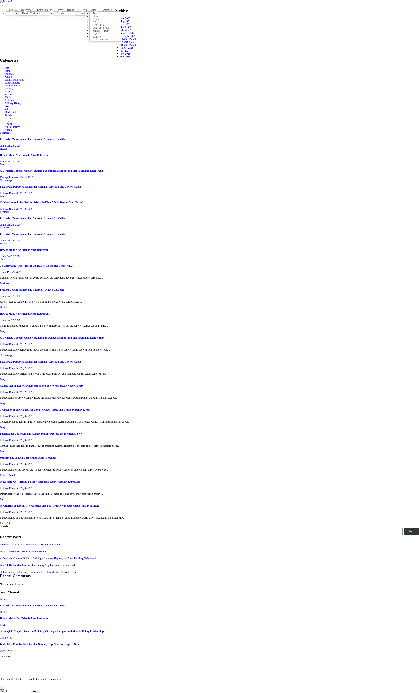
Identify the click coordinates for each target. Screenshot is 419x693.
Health (70, 10)
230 (9, 523)
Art (7, 67)
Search (4, 526)
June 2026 (125, 18)
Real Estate (11, 112)
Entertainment (44, 10)
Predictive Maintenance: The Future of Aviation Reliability (32, 139)
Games (8, 94)
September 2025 (128, 44)
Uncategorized (100, 39)
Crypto (12, 13)
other (7, 109)
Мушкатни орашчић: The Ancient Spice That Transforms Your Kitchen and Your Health (50, 505)
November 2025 (128, 39)
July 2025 (125, 50)
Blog (7, 70)
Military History (13, 103)
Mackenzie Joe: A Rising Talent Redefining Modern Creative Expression (40, 481)
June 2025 (125, 53)
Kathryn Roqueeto (10, 177)
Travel (8, 124)
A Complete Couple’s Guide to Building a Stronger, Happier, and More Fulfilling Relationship (52, 170)
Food (82, 13)
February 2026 (127, 30)
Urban (8, 129)
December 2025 (128, 36)
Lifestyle (9, 100)
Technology (11, 118)
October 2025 (127, 41)
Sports (60, 13)
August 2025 (126, 47)
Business (9, 73)
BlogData (39, 679)
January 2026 (127, 33)
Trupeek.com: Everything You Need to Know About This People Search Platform (45, 409)
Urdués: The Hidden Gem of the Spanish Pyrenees (28, 457)
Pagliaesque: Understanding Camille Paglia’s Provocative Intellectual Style (41, 433)
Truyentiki (5, 656)
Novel (8, 106)
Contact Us (106, 10)
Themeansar (54, 679)
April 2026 (125, 24)
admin (3, 145)
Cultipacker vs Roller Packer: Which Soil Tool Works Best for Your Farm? (41, 202)
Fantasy (9, 88)
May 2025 (125, 56)
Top (7, 121)
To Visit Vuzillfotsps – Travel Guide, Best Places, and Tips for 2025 (37, 265)
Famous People (13, 85)
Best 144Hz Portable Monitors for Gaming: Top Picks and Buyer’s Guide (40, 186)
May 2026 (125, 21)
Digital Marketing (31, 13)
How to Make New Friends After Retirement (24, 155)
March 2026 (126, 27)
